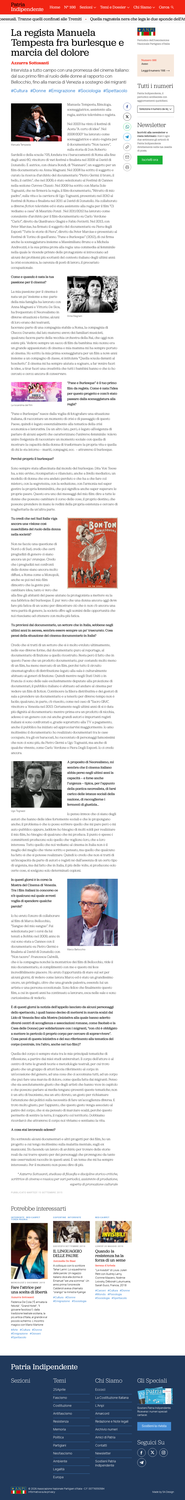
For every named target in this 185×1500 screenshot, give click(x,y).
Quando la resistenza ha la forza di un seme (110, 1255)
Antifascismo (62, 1413)
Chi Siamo (142, 7)
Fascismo (60, 1397)
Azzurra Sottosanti (30, 62)
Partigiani (59, 1445)
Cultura (21, 91)
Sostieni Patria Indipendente (105, 1463)
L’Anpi (99, 1405)
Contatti (101, 1445)
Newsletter (103, 1453)
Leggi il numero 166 (153, 70)
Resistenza (60, 1421)
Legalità (58, 1469)
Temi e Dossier (113, 7)
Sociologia (91, 91)
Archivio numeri (106, 1429)
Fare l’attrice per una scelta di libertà (29, 1289)
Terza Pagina (19, 1219)
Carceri (101, 1290)
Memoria (59, 1429)
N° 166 (70, 7)
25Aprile (59, 1389)
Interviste (18, 1217)
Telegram (141, 1462)
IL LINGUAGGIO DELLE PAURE (67, 1253)
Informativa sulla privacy (41, 1492)
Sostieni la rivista (154, 1426)
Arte (15, 1330)
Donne (39, 91)
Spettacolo (116, 91)
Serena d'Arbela (105, 1265)
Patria (27, 6)
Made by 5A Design (163, 1492)
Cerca (164, 7)
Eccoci (100, 1389)
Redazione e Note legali (111, 1421)
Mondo (101, 1294)
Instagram (163, 1452)
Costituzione (62, 1405)
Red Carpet (33, 1217)
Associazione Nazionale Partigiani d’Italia (59, 1489)
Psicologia (115, 1294)
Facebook (141, 1452)
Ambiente (60, 1461)
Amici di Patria (105, 1437)
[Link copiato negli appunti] (127, 147)
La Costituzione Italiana (111, 1397)
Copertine (59, 1217)
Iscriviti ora (150, 160)
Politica (58, 1437)
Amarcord (102, 1413)
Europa (58, 1477)
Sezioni (86, 7)
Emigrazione (63, 91)
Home (55, 7)
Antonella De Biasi (64, 1261)
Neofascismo (62, 1453)
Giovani (36, 1333)
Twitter (152, 1452)
